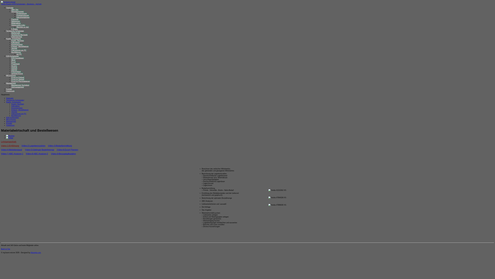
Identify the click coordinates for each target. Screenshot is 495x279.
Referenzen (15, 21)
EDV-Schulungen (12, 56)
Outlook (14, 68)
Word (13, 60)
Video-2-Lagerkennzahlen (33, 146)
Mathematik (15, 33)
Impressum (10, 91)
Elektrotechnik (16, 37)
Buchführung (16, 52)
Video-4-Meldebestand (11, 150)
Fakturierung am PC (18, 50)
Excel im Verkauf (17, 79)
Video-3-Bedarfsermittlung (60, 146)
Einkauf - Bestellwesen (19, 46)
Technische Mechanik (19, 35)
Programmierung (22, 15)
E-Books (14, 29)
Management (11, 83)
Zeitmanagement (17, 87)
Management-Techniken (20, 85)
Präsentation (16, 72)
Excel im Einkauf (17, 77)
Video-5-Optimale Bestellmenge (39, 150)
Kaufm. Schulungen (13, 39)
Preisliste (14, 19)
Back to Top (5, 249)
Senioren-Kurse (17, 74)
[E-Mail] (9, 138)
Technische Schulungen (15, 31)
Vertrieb (14, 48)
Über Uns (14, 10)
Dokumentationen (23, 17)
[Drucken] (10, 136)
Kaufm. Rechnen (17, 41)
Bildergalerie (15, 23)
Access (14, 66)
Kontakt (9, 89)
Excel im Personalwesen (20, 81)
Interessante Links (18, 25)
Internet (14, 70)
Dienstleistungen (17, 12)
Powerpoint (15, 64)
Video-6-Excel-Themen (67, 150)
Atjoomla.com (36, 253)
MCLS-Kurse (11, 75)
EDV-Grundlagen (17, 58)
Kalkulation (15, 43)
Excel (13, 62)
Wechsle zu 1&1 (22, 27)
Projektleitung (21, 13)
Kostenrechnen (17, 44)
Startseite (9, 8)
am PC (19, 54)
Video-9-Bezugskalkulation (63, 154)
